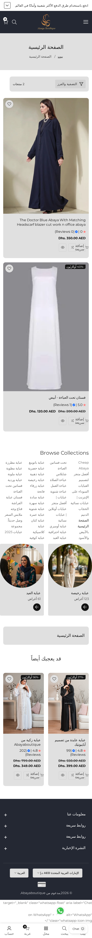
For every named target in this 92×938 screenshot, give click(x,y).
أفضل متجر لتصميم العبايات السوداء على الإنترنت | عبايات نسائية (80, 488)
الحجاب (84, 509)
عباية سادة (37, 497)
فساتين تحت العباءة (14, 488)
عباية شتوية (37, 509)
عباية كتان (38, 520)
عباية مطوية (14, 468)
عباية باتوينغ (37, 462)
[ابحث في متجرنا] (13, 22)
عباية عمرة (37, 515)
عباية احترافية (57, 532)
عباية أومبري (58, 526)
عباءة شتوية (58, 491)
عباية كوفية (37, 538)
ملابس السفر (13, 515)
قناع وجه (16, 509)
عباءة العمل (59, 486)
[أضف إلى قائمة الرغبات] (9, 104)
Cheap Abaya (83, 465)
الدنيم (85, 515)
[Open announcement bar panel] (7, 5)
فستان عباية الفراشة (14, 500)
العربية (20, 873)
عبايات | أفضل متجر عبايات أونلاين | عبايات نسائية (57, 508)
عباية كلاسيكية (39, 529)
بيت (60, 56)
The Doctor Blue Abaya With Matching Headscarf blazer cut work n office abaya (51, 222)
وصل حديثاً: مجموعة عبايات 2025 (13, 526)
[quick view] (62, 248)
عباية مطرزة (14, 462)
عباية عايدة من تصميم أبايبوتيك (70, 742)
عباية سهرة (37, 503)
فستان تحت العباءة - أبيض (67, 397)
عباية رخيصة (36, 480)
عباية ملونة (15, 474)
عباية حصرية (36, 468)
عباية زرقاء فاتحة (37, 488)
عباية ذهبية (37, 474)
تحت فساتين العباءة (58, 465)
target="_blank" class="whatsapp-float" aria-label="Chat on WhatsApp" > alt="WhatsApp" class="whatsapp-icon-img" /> (47, 912)
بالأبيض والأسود (84, 535)
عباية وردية (15, 480)
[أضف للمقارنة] (72, 248)
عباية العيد (60, 538)
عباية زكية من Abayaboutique (27, 742)
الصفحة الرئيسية (40, 56)
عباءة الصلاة (58, 480)
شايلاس (61, 474)
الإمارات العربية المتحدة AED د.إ (59, 873)
